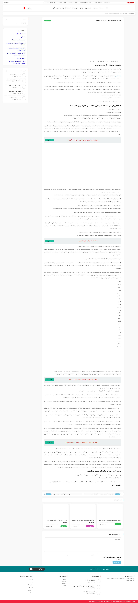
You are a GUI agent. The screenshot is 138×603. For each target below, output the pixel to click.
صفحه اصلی (131, 13)
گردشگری (62, 8)
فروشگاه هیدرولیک (21, 58)
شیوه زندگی (55, 8)
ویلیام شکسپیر (118, 76)
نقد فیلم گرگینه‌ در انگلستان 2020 (15, 91)
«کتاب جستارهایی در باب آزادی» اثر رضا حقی (115, 2)
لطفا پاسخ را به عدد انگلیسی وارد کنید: (112, 557)
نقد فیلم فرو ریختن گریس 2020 (15, 97)
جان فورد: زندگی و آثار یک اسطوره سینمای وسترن (61, 494)
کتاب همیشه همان (20, 34)
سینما (106, 8)
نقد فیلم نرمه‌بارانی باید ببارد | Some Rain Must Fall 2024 (103, 494)
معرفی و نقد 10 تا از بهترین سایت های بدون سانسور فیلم (59, 2)
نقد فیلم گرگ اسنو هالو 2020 (15, 74)
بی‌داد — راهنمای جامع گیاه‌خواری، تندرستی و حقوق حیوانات (17, 62)
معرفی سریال (95, 8)
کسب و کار (68, 8)
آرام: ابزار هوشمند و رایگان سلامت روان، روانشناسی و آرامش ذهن (16, 54)
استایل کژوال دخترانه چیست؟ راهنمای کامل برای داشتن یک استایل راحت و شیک (13, 80)
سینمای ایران (88, 8)
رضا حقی (112, 62)
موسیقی (81, 8)
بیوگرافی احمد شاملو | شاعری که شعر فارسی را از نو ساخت (81, 2)
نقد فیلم (102, 8)
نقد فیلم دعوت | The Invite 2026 (99, 2)
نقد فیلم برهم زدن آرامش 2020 (15, 86)
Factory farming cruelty (18, 40)
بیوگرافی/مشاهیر (90, 526)
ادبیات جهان (75, 8)
